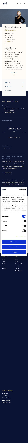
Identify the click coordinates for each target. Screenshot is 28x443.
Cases (3, 261)
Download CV (9, 41)
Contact (17, 266)
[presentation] (4, 132)
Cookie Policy (5, 393)
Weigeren (14, 252)
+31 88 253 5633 (9, 35)
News (3, 266)
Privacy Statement (6, 402)
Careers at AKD (18, 263)
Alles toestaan (14, 242)
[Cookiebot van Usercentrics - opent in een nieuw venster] (19, 190)
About (16, 261)
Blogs (3, 259)
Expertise (17, 268)
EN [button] (21, 3)
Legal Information (6, 400)
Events (3, 263)
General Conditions (6, 398)
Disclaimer (4, 395)
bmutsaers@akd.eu (10, 33)
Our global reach (19, 270)
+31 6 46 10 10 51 (9, 37)
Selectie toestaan (14, 247)
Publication (4, 268)
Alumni (16, 259)
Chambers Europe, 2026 (13, 137)
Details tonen (19, 237)
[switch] (24, 221)
